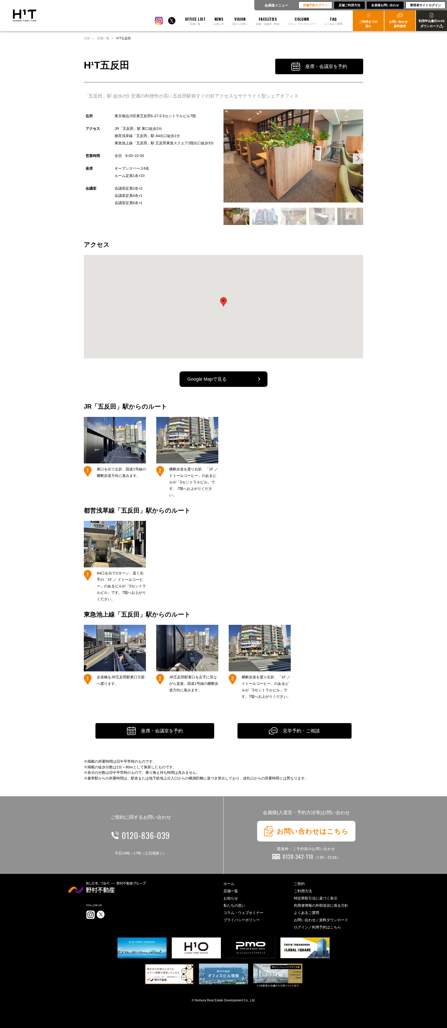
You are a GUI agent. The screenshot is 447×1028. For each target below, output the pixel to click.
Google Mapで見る (207, 379)
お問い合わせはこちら (313, 831)
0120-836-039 (146, 835)
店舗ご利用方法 (349, 5)
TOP (87, 38)
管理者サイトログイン (425, 5)
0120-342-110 (311, 856)
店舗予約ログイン (315, 5)
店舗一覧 (103, 38)
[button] (358, 158)
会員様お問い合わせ (385, 5)
